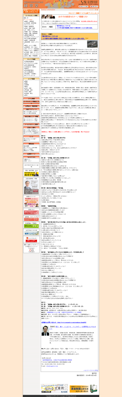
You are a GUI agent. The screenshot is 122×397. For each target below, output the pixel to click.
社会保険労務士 (29, 70)
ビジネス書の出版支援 (30, 113)
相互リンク (27, 140)
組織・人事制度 (29, 21)
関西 (26, 83)
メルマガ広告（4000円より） (31, 131)
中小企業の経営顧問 (30, 38)
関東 (26, 81)
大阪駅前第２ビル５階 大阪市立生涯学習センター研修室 (64, 312)
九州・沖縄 (28, 88)
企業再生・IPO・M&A (31, 47)
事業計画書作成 (29, 35)
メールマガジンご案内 (31, 124)
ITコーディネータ (30, 75)
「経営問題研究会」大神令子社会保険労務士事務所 (56, 360)
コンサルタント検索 (31, 15)
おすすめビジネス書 (29, 139)
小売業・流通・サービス (32, 52)
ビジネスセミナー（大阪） (31, 120)
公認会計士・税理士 (30, 67)
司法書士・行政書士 (30, 73)
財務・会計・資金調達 (31, 31)
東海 (26, 86)
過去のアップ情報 (29, 150)
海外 (26, 95)
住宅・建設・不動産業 (31, 55)
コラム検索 (31, 98)
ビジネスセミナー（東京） (31, 119)
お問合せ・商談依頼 (31, 106)
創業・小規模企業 (30, 40)
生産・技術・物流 (30, 28)
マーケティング (29, 25)
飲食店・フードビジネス (32, 54)
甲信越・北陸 (29, 90)
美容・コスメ (27, 161)
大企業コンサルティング (32, 37)
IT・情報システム (30, 30)
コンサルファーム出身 (31, 63)
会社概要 (26, 146)
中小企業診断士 (29, 72)
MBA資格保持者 (29, 65)
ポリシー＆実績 (28, 149)
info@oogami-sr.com (52, 366)
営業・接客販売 (29, 26)
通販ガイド (27, 159)
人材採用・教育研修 (30, 23)
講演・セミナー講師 (30, 45)
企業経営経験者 (29, 61)
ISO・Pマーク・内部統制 (32, 49)
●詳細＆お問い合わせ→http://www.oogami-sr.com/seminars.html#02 (63, 322)
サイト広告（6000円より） (31, 130)
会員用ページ (31, 154)
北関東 (27, 85)
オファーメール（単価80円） (31, 133)
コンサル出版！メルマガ (30, 111)
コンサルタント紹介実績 (30, 147)
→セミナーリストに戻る (90, 370)
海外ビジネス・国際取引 (32, 50)
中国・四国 (28, 91)
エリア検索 (31, 79)
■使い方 (26, 18)
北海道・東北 (29, 93)
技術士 (27, 68)
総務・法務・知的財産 (31, 33)
